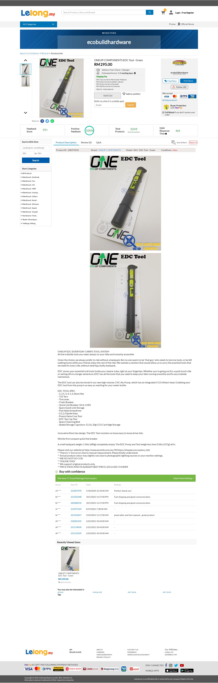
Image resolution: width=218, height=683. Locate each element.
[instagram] (170, 666)
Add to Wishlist (65, 582)
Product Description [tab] (66, 142)
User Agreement (104, 655)
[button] (25, 60)
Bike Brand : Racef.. (29, 200)
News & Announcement (138, 655)
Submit (130, 104)
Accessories (57, 53)
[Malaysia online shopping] (39, 13)
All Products (27, 173)
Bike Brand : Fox (28, 181)
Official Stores (187, 24)
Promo (172, 24)
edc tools (167, 592)
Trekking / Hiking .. (29, 223)
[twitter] (176, 666)
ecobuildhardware (179, 72)
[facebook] (166, 665)
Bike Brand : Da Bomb (30, 177)
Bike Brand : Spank (29, 208)
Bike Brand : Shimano (30, 204)
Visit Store (188, 81)
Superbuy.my (171, 655)
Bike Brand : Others (30, 196)
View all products (134, 132)
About (100, 650)
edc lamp (132, 592)
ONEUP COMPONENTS (109, 150)
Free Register (188, 12)
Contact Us (132, 650)
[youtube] (182, 666)
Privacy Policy (104, 657)
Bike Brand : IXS (28, 185)
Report (192, 142)
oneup (60, 592)
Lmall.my (169, 652)
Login (177, 12)
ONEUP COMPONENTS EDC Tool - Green (68, 574)
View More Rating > (183, 478)
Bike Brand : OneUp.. (30, 192)
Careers (100, 652)
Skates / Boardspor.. (30, 219)
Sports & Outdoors (29, 53)
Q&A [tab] (98, 142)
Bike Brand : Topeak (30, 212)
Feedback (132, 652)
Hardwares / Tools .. (30, 216)
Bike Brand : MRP (29, 189)
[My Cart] (163, 13)
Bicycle (45, 53)
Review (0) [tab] (86, 142)
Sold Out (107, 95)
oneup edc (97, 592)
